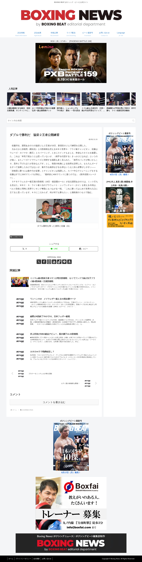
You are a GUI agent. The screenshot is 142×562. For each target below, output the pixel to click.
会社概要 (36, 559)
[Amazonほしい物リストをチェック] (69, 261)
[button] (131, 102)
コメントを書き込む (54, 402)
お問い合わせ (46, 559)
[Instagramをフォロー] (49, 261)
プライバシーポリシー (23, 559)
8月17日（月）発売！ (119, 174)
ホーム (11, 559)
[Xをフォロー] (39, 261)
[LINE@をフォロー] (64, 261)
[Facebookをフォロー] (44, 261)
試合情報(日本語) (17, 237)
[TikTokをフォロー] (59, 261)
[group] (19, 103)
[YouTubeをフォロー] (54, 261)
